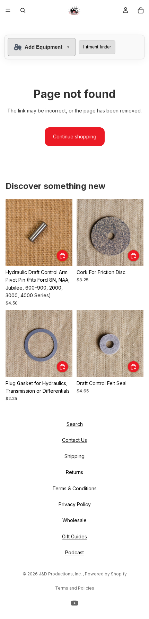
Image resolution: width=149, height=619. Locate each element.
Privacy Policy (75, 504)
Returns (74, 472)
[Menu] (8, 10)
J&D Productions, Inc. (61, 573)
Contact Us (74, 440)
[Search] (22, 10)
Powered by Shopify (106, 573)
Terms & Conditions (74, 488)
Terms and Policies (74, 588)
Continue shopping (74, 136)
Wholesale (74, 520)
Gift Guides (74, 536)
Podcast (74, 552)
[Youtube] (74, 603)
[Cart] (140, 10)
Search (75, 424)
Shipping (74, 456)
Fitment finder (97, 46)
